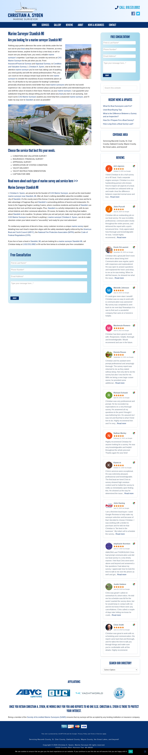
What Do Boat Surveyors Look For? (117, 106)
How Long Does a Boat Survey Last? (118, 124)
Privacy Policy (82, 733)
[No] (145, 751)
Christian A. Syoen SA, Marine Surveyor (25, 11)
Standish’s (42, 202)
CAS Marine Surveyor (27, 97)
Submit (15, 298)
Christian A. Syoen (36, 67)
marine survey (77, 226)
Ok (131, 751)
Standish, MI (35, 241)
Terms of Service (96, 733)
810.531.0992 (133, 7)
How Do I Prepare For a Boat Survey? (118, 120)
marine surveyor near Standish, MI (22, 196)
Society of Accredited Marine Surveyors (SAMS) (46, 717)
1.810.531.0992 (29, 244)
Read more (114, 197)
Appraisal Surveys (43, 64)
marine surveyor (22, 70)
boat (23, 49)
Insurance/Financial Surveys (19, 64)
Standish (29, 100)
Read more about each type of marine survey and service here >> (43, 181)
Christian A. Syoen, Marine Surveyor (73, 745)
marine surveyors (57, 85)
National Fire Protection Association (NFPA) (56, 232)
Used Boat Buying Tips (112, 110)
